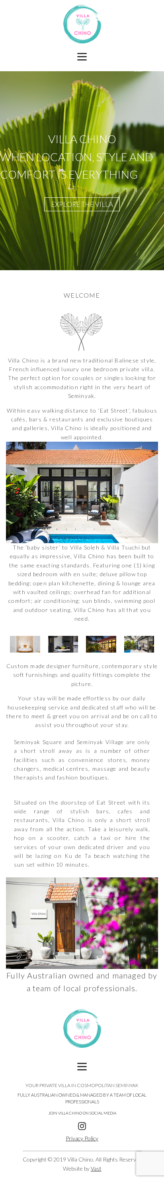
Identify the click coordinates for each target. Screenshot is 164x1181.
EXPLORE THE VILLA (82, 204)
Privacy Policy (82, 1138)
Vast (96, 1168)
